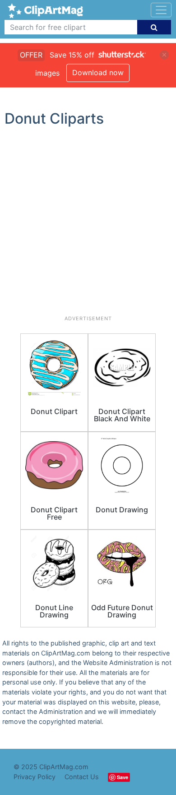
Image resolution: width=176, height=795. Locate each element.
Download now (98, 72)
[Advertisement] (88, 224)
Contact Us (82, 777)
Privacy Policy (35, 777)
